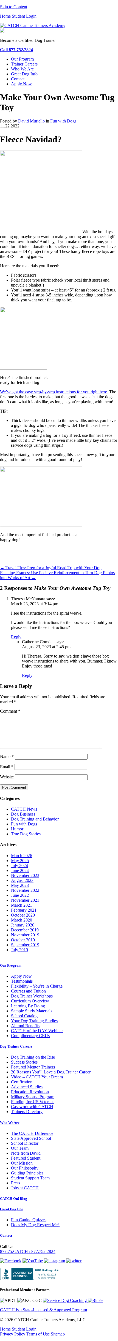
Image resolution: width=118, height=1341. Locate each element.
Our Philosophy (24, 1168)
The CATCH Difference (32, 1133)
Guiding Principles (27, 1173)
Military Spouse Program (32, 1096)
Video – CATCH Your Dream (37, 1077)
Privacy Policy (12, 1334)
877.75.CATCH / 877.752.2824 (27, 1251)
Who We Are (22, 69)
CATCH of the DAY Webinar (37, 1030)
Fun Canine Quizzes (28, 1219)
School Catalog (24, 1015)
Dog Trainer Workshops (32, 996)
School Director (24, 1143)
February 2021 (23, 910)
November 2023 (25, 875)
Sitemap (58, 1334)
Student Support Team (30, 1178)
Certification (21, 1082)
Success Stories (24, 1062)
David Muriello (31, 121)
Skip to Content (13, 6)
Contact (17, 79)
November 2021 (25, 900)
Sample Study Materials (31, 1011)
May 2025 (20, 860)
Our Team (20, 1148)
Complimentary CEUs (30, 1035)
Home (5, 16)
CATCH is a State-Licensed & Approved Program (43, 1309)
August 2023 (22, 880)
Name (7, 756)
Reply (16, 636)
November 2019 (25, 935)
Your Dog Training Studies (34, 1020)
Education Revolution (30, 1091)
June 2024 (20, 870)
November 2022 (25, 890)
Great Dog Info (24, 74)
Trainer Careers (24, 64)
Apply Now (21, 83)
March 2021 (21, 905)
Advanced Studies (27, 1086)
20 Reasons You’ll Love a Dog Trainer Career (51, 1072)
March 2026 (21, 855)
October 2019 (23, 939)
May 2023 (20, 885)
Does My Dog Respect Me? (35, 1224)
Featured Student (25, 1158)
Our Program (22, 59)
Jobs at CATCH (25, 1187)
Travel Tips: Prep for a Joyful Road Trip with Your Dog (51, 567)
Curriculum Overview (30, 1001)
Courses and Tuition (28, 991)
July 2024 (19, 865)
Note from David (26, 1153)
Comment (10, 711)
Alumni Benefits (25, 1025)
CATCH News (24, 809)
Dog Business (23, 814)
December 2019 (25, 930)
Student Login (24, 16)
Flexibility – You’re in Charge (37, 986)
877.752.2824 (16, 49)
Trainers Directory (27, 1111)
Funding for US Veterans (32, 1101)
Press (15, 1183)
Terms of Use (38, 1334)
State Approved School (31, 1138)
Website (7, 777)
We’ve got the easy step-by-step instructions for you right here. (54, 391)
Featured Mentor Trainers (33, 1067)
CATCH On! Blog (13, 1198)
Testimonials (22, 981)
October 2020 (23, 915)
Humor (17, 829)
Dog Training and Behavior (35, 819)
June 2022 (20, 895)
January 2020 (22, 925)
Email (6, 766)
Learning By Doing (28, 1006)
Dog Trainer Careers (16, 1046)
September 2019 (25, 944)
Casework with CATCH (32, 1106)
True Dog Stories (26, 834)
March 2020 (21, 920)
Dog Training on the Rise (33, 1057)
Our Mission (22, 1163)
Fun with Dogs (63, 121)
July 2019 (19, 949)
